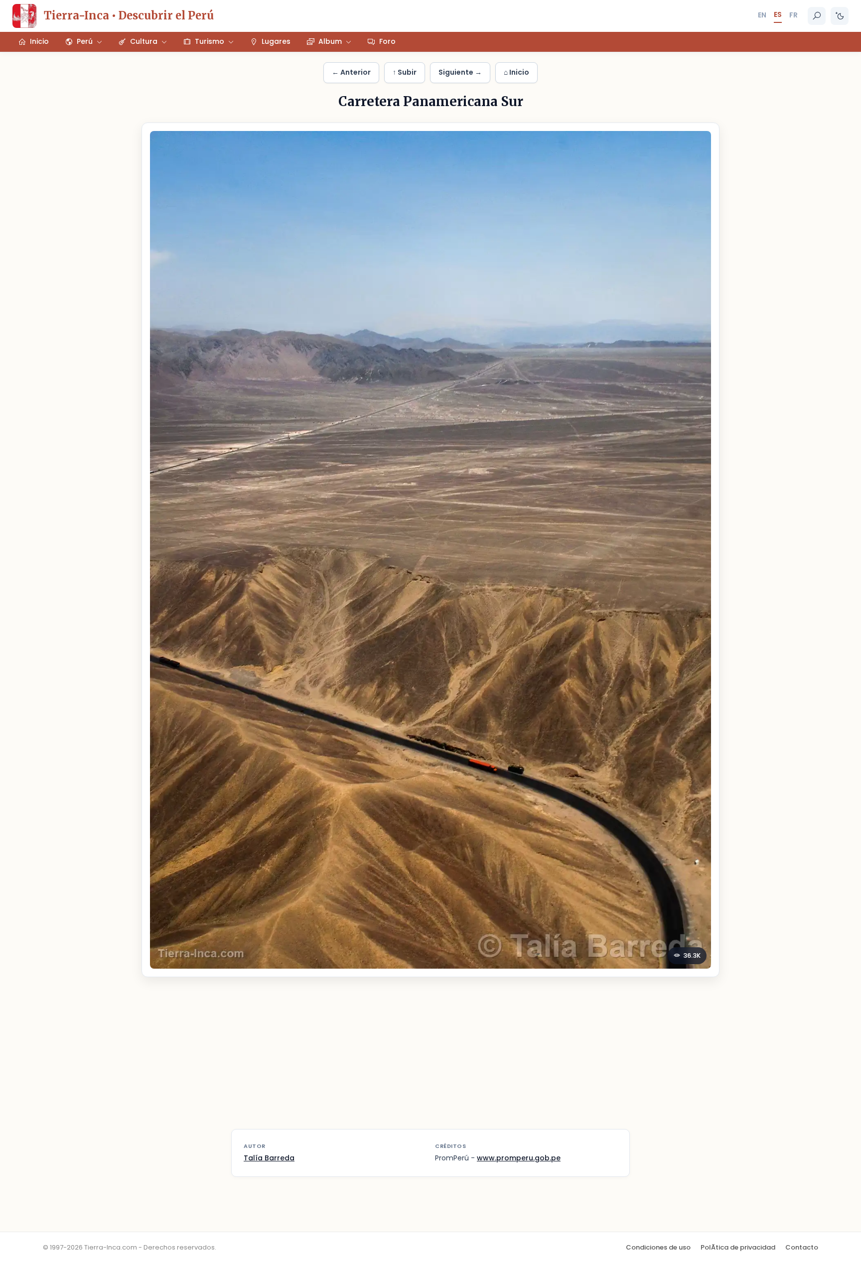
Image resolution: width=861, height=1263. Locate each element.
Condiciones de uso (658, 1247)
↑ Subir (405, 72)
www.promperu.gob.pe (519, 1158)
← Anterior (351, 72)
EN (762, 15)
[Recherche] (817, 16)
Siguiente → (460, 72)
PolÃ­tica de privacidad (738, 1247)
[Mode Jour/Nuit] (840, 16)
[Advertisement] (430, 1059)
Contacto (801, 1247)
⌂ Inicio (516, 72)
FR (793, 15)
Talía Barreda (269, 1158)
